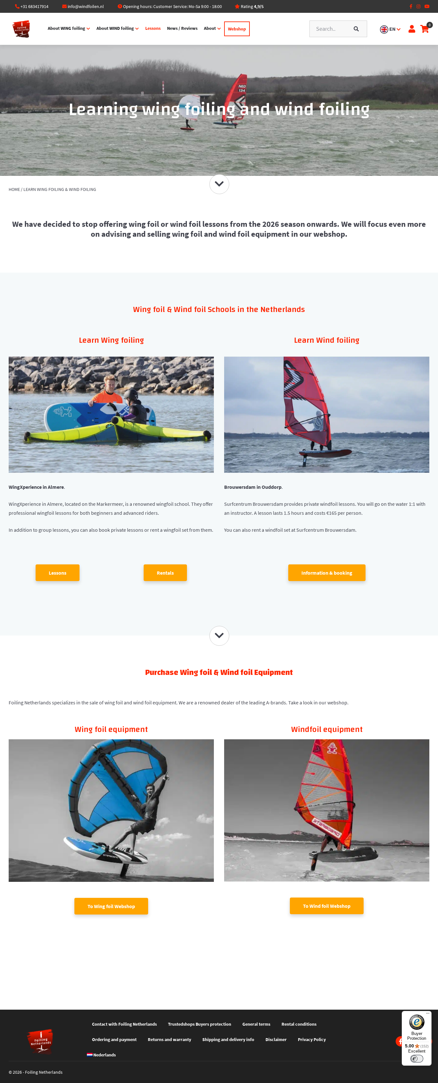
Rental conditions (299, 1024)
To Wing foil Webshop (111, 906)
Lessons (153, 28)
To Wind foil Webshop (326, 906)
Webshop (237, 29)
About (210, 28)
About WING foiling (66, 28)
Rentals (165, 573)
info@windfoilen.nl (86, 6)
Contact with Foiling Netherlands (124, 1024)
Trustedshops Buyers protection (199, 1024)
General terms (256, 1024)
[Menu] (428, 1015)
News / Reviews (182, 28)
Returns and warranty (169, 1039)
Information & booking (326, 573)
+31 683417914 (34, 6)
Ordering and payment (114, 1039)
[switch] (416, 1058)
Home (14, 189)
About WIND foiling (115, 28)
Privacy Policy (312, 1039)
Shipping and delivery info (228, 1039)
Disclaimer (276, 1039)
